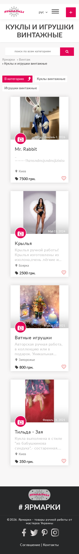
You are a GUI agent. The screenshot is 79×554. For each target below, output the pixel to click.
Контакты (51, 545)
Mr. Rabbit (26, 149)
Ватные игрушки (33, 337)
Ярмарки (25, 519)
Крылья (23, 243)
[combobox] (42, 12)
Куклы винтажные (51, 79)
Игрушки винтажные (20, 88)
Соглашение (30, 545)
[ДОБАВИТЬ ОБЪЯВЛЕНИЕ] (71, 12)
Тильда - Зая (29, 432)
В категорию (14, 79)
